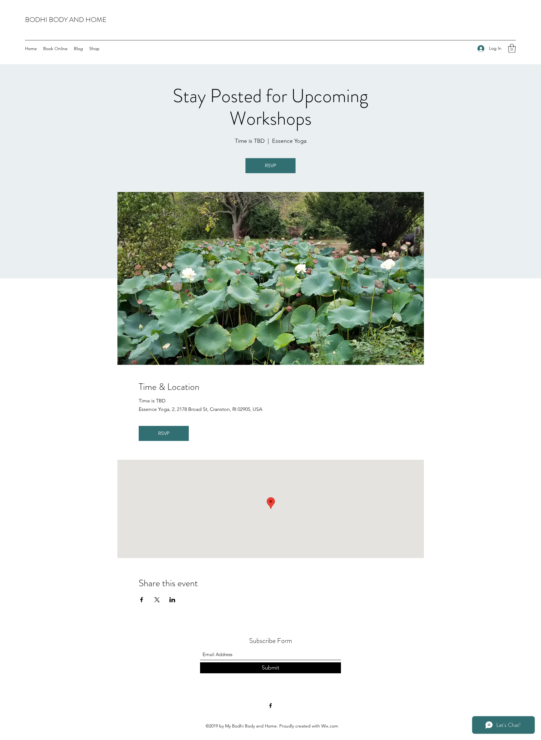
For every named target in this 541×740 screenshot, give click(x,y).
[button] (512, 48)
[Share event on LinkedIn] (172, 599)
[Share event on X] (157, 599)
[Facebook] (270, 705)
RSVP (270, 165)
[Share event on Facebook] (142, 599)
